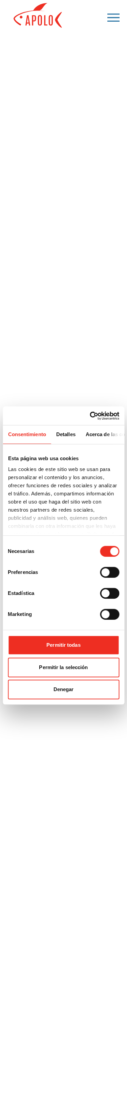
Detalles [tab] (65, 434)
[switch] (109, 572)
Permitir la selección (63, 667)
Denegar (64, 689)
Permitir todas (63, 645)
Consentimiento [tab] (27, 434)
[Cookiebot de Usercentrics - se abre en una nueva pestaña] (90, 415)
